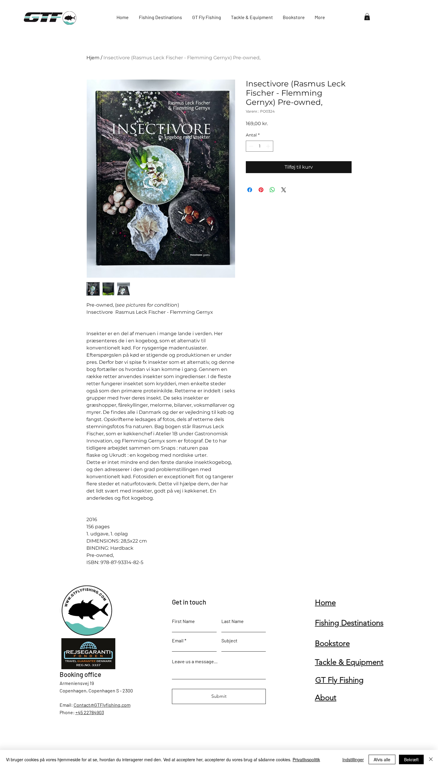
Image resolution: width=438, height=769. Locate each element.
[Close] (430, 759)
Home (325, 602)
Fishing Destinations (349, 622)
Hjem (93, 57)
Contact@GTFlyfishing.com (102, 705)
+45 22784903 (89, 712)
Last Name (232, 621)
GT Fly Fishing (339, 680)
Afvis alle (382, 759)
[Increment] (268, 146)
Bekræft (411, 759)
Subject (229, 640)
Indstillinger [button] (353, 759)
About (325, 697)
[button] (367, 16)
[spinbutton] (259, 146)
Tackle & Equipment (349, 662)
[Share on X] (283, 189)
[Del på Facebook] (249, 189)
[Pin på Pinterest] (261, 189)
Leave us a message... (195, 661)
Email (178, 640)
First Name (183, 621)
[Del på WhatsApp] (272, 189)
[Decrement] (250, 146)
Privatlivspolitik (306, 759)
